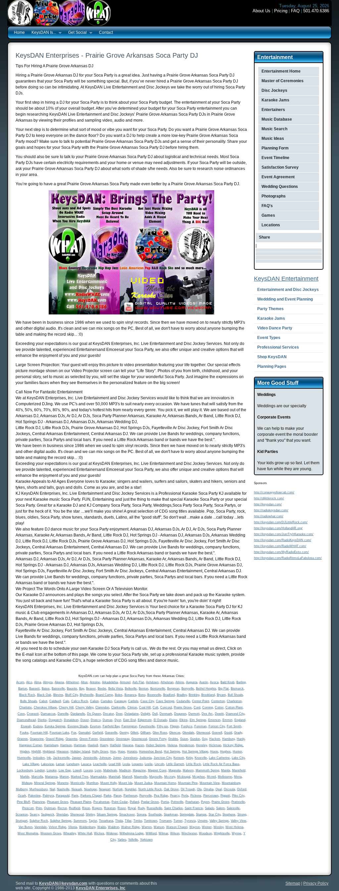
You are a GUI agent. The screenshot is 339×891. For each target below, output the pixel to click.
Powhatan (192, 802)
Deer (119, 713)
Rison (86, 808)
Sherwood (77, 814)
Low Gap (65, 770)
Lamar (60, 764)
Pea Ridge (161, 795)
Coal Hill (145, 707)
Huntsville (24, 757)
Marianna (51, 776)
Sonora (141, 814)
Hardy (241, 739)
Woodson (205, 833)
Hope (121, 751)
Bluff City (71, 694)
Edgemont (145, 720)
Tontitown (150, 820)
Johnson (105, 757)
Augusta (191, 682)
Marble (24, 776)
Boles (118, 694)
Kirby (189, 757)
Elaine (173, 720)
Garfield (97, 732)
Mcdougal (183, 776)
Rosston (110, 808)
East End (129, 720)
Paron (117, 795)
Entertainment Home (281, 71)
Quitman (50, 808)
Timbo (137, 820)
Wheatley (69, 833)
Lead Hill (115, 764)
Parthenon (130, 795)
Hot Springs (172, 751)
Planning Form (275, 148)
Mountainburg (231, 783)
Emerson (214, 720)
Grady (238, 732)
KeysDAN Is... (42, 32)
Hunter (237, 751)
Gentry (124, 732)
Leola (126, 764)
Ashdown (152, 682)
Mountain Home (165, 783)
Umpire (203, 820)
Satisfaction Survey (280, 167)
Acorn (20, 682)
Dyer (118, 720)
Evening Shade (78, 726)
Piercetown (210, 795)
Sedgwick (47, 814)
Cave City (147, 701)
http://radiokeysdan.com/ (271, 510)
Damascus (48, 713)
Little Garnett (175, 764)
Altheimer (72, 682)
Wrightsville (222, 833)
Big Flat (223, 688)
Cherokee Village (45, 707)
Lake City (238, 757)
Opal (219, 789)
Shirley (90, 814)
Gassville (111, 732)
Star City (214, 814)
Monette (63, 783)
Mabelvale (110, 770)
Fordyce (186, 726)
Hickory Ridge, (233, 745)
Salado (209, 808)
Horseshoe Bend (150, 751)
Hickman (215, 745)
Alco (29, 682)
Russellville (154, 808)
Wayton (194, 827)
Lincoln (159, 764)
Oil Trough (188, 789)
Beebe (102, 688)
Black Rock (27, 694)
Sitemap (292, 883)
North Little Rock (150, 789)
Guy (204, 739)
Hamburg (228, 739)
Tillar (128, 820)
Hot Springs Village (195, 751)
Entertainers (273, 109)
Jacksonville (61, 757)
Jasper (76, 757)
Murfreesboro (38, 789)
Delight (145, 713)
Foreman (200, 726)
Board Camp (104, 694)
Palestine (34, 795)
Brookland (208, 694)
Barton (22, 688)
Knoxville (201, 757)
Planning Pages (271, 366)
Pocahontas (101, 802)
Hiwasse (63, 751)
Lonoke (52, 770)
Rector (62, 808)
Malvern (188, 770)
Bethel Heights (206, 688)
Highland (49, 751)
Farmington (129, 726)
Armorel (125, 682)
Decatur (108, 713)
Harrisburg (51, 745)
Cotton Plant (234, 707)
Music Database (277, 119)
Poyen (205, 802)
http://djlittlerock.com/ (269, 498)
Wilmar (163, 833)
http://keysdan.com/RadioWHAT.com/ (280, 546)
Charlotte (25, 707)
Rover (122, 808)
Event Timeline (275, 157)
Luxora (88, 770)
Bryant (221, 694)
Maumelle (140, 776)
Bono (141, 694)
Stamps (201, 814)
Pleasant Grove (57, 802)
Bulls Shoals (28, 701)
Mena (238, 776)
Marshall (114, 776)
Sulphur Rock (38, 820)
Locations (271, 225)
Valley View (238, 820)
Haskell (93, 745)
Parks (108, 795)
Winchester (189, 833)
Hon (113, 751)
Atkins (179, 682)
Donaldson (71, 720)
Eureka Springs (55, 726)
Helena (172, 745)
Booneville (154, 694)
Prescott (28, 808)
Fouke (24, 732)
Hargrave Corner (30, 745)
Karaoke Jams (275, 100)
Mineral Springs (44, 783)
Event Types (268, 337)
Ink (49, 757)
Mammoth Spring (207, 770)
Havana (127, 745)
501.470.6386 (316, 10)
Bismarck (237, 688)
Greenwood (139, 739)
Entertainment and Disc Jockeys (288, 289)
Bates (46, 688)
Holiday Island (80, 751)
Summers (80, 820)
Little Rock (193, 764)
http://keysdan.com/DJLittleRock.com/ (281, 522)
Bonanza (130, 694)
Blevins (58, 694)
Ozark (22, 795)
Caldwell (55, 701)
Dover (84, 720)
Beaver (91, 688)
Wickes (99, 833)
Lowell (77, 770)
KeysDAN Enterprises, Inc (100, 888)
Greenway (122, 739)
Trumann (165, 820)
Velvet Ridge (57, 827)
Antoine (95, 682)
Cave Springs (165, 701)
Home (19, 32)
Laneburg (73, 764)
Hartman (80, 745)
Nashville (63, 789)
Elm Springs (198, 720)
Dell (155, 713)
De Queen (94, 713)
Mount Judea (143, 783)
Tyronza (190, 820)
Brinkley (194, 694)
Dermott (194, 713)
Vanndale (40, 827)
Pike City (238, 795)
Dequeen (180, 713)
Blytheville (87, 694)
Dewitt (219, 713)
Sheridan (62, 814)
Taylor (93, 820)
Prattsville (238, 802)
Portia (165, 802)
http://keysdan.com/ (268, 504)
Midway (27, 783)
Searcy (34, 814)
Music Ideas (273, 138)
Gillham (145, 732)
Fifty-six (162, 726)
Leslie (149, 764)
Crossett (33, 713)
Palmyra (48, 795)
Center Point (200, 701)
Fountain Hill (39, 732)
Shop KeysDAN (272, 357)
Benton (143, 688)
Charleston (234, 701)
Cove (21, 713)
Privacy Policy (315, 883)
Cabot (43, 701)
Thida (119, 820)
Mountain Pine (188, 783)
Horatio (132, 751)
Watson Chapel (176, 827)
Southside (155, 814)
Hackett (214, 739)
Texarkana (106, 820)
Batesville (58, 688)
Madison (125, 770)
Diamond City (235, 713)
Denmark (166, 713)
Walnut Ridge (130, 827)
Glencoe (174, 732)
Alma (37, 682)
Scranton (22, 814)
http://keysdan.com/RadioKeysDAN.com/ (282, 540)
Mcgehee (198, 776)
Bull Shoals (235, 694)
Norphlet (130, 789)
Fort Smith (234, 726)
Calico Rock (79, 701)
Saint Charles (173, 808)
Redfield (74, 808)
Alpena (59, 682)
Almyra (48, 682)
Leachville (100, 764)
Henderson (186, 745)
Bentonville (157, 688)
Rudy (141, 808)
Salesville (233, 808)
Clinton (132, 707)
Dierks (42, 720)
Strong (241, 814)
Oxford (241, 789)
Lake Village (31, 764)
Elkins (183, 720)
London (40, 770)
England (239, 720)
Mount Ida (125, 783)
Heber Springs (156, 745)
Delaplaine (131, 713)
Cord (197, 707)
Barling (241, 682)
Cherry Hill (66, 707)
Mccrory (169, 776)
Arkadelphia (110, 682)
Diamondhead (26, 720)
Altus (84, 682)
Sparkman (171, 814)
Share (264, 237)
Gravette (71, 739)
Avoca (214, 682)
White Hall (85, 833)
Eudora (38, 726)
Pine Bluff (23, 802)
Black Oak (44, 694)
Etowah (26, 726)
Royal (132, 808)
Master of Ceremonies (283, 81)
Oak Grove (171, 789)
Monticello (77, 783)
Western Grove (50, 833)
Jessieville (90, 757)
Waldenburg (87, 827)
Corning (207, 707)
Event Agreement (278, 177)
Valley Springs (219, 820)
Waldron (113, 827)
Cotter (219, 707)
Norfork (118, 789)
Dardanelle (78, 713)
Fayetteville (147, 726)
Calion (94, 701)
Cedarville (183, 701)
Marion (64, 776)
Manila (225, 770)
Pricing (280, 10)
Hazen (139, 745)
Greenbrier (107, 739)
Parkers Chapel (91, 795)
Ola (199, 789)
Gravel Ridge (55, 739)
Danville (63, 713)
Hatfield (115, 745)
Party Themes (270, 308)
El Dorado (160, 720)
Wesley (218, 827)
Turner (177, 820)
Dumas (108, 720)
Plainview (38, 802)
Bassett (34, 688)
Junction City (162, 757)
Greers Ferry (157, 739)
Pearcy (174, 795)
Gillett (134, 732)
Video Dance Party (274, 328)
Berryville (187, 688)
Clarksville (118, 707)
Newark (77, 789)
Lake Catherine (219, 757)
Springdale (187, 814)
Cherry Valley (84, 707)
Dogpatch (55, 720)
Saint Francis (194, 808)
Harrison (66, 745)
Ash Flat (138, 682)
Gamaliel (84, 732)
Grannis (22, 739)
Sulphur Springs (61, 820)
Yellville (133, 839)
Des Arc (207, 713)
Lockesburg (25, 770)
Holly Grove (100, 751)
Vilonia (72, 827)
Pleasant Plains (80, 802)
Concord (166, 707)
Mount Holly (108, 783)
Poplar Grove (150, 802)
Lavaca (86, 764)
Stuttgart (21, 820)
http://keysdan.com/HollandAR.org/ (278, 528)
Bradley (182, 694)
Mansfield (238, 770)
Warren (147, 827)
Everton (95, 726)
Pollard (134, 802)
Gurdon (195, 739)
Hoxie (214, 751)
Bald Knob (227, 682)
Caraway (120, 701)
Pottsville (177, 802)
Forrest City (217, 726)
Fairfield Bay (111, 726)
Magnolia (175, 770)
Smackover (127, 814)
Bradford (169, 694)
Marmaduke (98, 776)
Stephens (228, 814)
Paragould (63, 795)
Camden (106, 701)
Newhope (90, 789)
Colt (155, 707)
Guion (184, 739)
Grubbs (173, 739)
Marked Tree (79, 776)
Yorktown (146, 839)
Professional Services (278, 347)
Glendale (188, 732)
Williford (151, 833)
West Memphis (28, 833)
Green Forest (88, 739)
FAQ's (267, 205)
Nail (52, 789)
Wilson (174, 833)
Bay (81, 688)
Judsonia (145, 757)
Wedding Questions (280, 186)
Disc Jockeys (274, 90)
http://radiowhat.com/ (268, 516)
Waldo (101, 827)
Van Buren (25, 827)
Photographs (274, 196)
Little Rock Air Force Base (221, 764)
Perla (184, 795)
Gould (228, 732)
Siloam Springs (107, 814)
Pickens (195, 795)
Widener (112, 833)
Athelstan (167, 682)
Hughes (225, 751)
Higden (24, 751)
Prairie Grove (183, 707)
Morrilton (92, 783)
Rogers (97, 808)
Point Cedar (120, 802)
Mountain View (210, 783)
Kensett (178, 757)
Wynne (236, 833)
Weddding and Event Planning (285, 299)
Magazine (139, 770)
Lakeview (47, 764)
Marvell (127, 776)
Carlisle (133, 701)
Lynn (98, 770)
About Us (261, 10)
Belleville (131, 688)
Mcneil (211, 776)
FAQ (295, 10)
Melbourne (225, 776)
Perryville (145, 795)
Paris (75, 795)
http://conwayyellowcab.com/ (274, 492)
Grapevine (37, 739)
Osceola (229, 789)
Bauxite (72, 688)
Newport (105, 789)
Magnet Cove (157, 770)
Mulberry (21, 789)
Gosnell (217, 732)
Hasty (104, 745)
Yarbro (122, 839)
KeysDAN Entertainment (286, 278)
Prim (39, 808)
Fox (73, 732)
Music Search (274, 129)
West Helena (234, 827)
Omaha (209, 789)
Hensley (201, 745)
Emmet (227, 720)
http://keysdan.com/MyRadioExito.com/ (281, 552)
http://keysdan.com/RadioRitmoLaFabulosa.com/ (288, 558)
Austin (203, 682)
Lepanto (137, 764)
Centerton (218, 701)
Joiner (117, 757)
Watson (159, 827)
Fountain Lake (59, 732)
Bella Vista (115, 688)
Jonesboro (130, 757)
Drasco (96, 720)
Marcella (37, 776)
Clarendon (102, 707)
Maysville (155, 776)
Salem (220, 808)
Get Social (76, 32)
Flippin (174, 726)
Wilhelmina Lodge (132, 833)
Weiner (207, 827)
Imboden (39, 757)
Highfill (36, 751)
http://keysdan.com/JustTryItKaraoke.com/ (284, 534)
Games (268, 215)
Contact (106, 32)
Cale (66, 701)
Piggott (225, 795)
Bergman (173, 688)
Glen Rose (160, 732)
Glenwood (203, 732)
